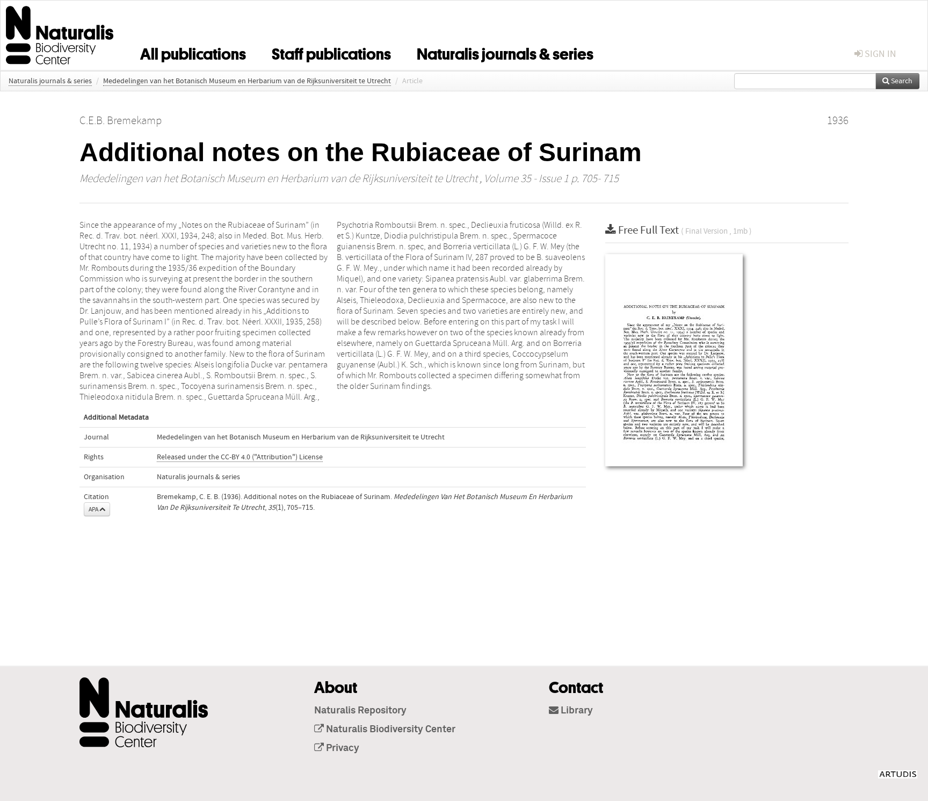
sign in (879, 54)
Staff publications (331, 52)
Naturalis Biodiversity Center (389, 729)
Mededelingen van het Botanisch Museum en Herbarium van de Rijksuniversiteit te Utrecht (247, 81)
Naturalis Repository (360, 711)
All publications (193, 52)
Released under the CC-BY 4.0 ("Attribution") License (240, 457)
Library (576, 711)
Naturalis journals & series (505, 52)
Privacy (341, 748)
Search (900, 81)
